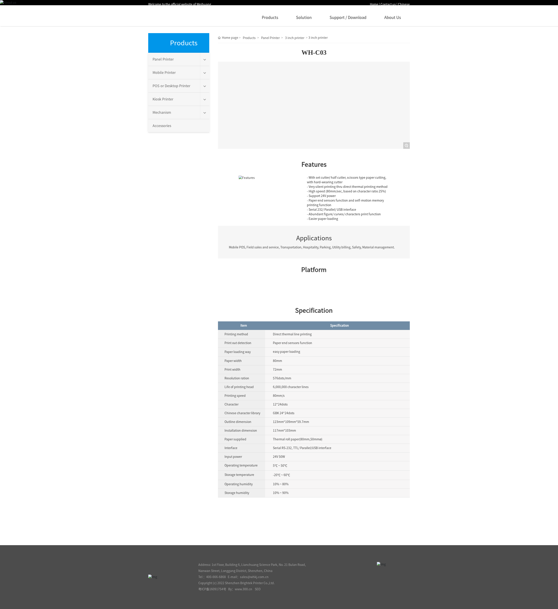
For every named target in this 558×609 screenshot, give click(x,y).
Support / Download (348, 17)
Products (270, 17)
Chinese (404, 4)
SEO (257, 589)
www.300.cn (243, 589)
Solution (304, 17)
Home (374, 4)
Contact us (388, 4)
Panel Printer (270, 37)
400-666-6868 (216, 576)
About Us (392, 17)
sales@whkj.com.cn (254, 576)
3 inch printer (294, 37)
